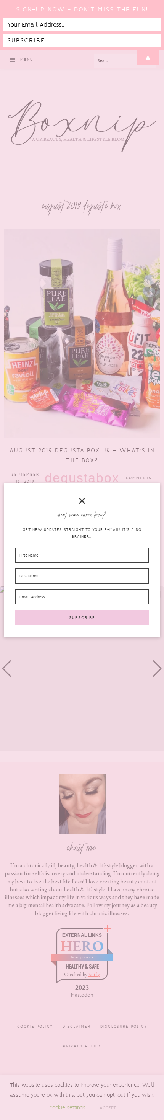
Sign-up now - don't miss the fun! (82, 9)
